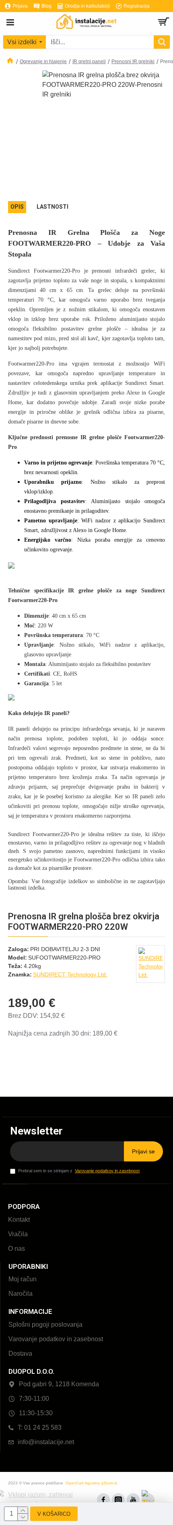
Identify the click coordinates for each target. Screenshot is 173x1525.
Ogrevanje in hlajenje (43, 61)
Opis (17, 206)
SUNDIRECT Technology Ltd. (70, 974)
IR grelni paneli (89, 61)
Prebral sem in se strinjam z (79, 1170)
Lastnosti (52, 206)
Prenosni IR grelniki (132, 61)
